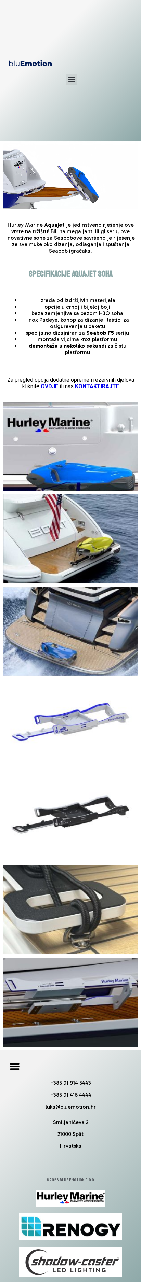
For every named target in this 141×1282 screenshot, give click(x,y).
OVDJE (49, 386)
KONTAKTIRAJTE (97, 386)
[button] (71, 79)
